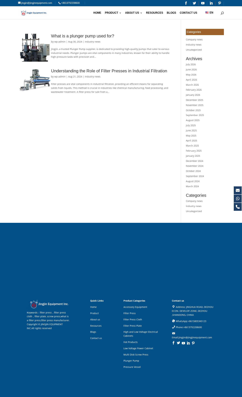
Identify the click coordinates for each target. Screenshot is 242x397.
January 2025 (193, 155)
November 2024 (194, 165)
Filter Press (129, 313)
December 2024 (194, 160)
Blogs (171, 13)
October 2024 (193, 171)
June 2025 (191, 130)
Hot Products (130, 342)
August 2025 (193, 120)
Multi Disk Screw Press (135, 354)
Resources (154, 13)
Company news (194, 39)
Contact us (188, 13)
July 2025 (191, 125)
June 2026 (191, 69)
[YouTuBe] (202, 3)
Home (97, 13)
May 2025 (191, 135)
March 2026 (192, 84)
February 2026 (194, 89)
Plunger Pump (131, 360)
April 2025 (191, 140)
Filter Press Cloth (132, 319)
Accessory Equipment (135, 307)
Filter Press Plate (132, 325)
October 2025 (193, 110)
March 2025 (192, 145)
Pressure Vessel (132, 366)
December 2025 (194, 100)
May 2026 (191, 74)
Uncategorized (194, 49)
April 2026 (191, 79)
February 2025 (194, 150)
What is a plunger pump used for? (82, 35)
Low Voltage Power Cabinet (138, 348)
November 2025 (194, 105)
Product (111, 13)
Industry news (92, 41)
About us (132, 13)
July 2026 (191, 64)
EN (211, 12)
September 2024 (195, 176)
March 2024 (192, 186)
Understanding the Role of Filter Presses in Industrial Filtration (109, 70)
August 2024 (193, 181)
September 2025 (195, 115)
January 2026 (193, 94)
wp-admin (60, 41)
